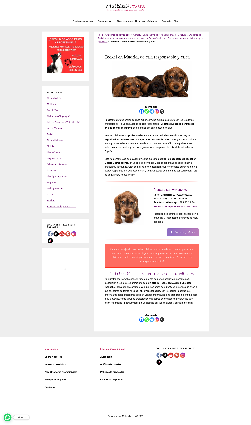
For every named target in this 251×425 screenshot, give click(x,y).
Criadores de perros (83, 21)
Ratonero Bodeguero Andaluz (61, 206)
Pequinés (51, 182)
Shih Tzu (51, 146)
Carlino (50, 194)
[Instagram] (157, 111)
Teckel (50, 134)
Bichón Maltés (54, 98)
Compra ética (105, 21)
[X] (162, 111)
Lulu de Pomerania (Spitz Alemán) (63, 122)
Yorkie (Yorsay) (54, 128)
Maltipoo (51, 104)
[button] (8, 417)
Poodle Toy (52, 110)
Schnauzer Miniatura (57, 164)
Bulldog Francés (55, 188)
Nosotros (140, 21)
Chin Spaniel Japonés (57, 176)
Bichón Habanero (55, 140)
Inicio (100, 34)
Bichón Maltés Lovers (125, 8)
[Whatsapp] (146, 111)
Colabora (152, 21)
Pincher (51, 200)
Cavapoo (51, 170)
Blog (176, 21)
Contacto (166, 21)
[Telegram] (151, 111)
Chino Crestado (54, 152)
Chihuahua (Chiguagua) (58, 116)
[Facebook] (141, 111)
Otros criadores (124, 21)
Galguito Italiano (55, 158)
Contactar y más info (185, 232)
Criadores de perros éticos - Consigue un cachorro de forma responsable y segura (145, 34)
